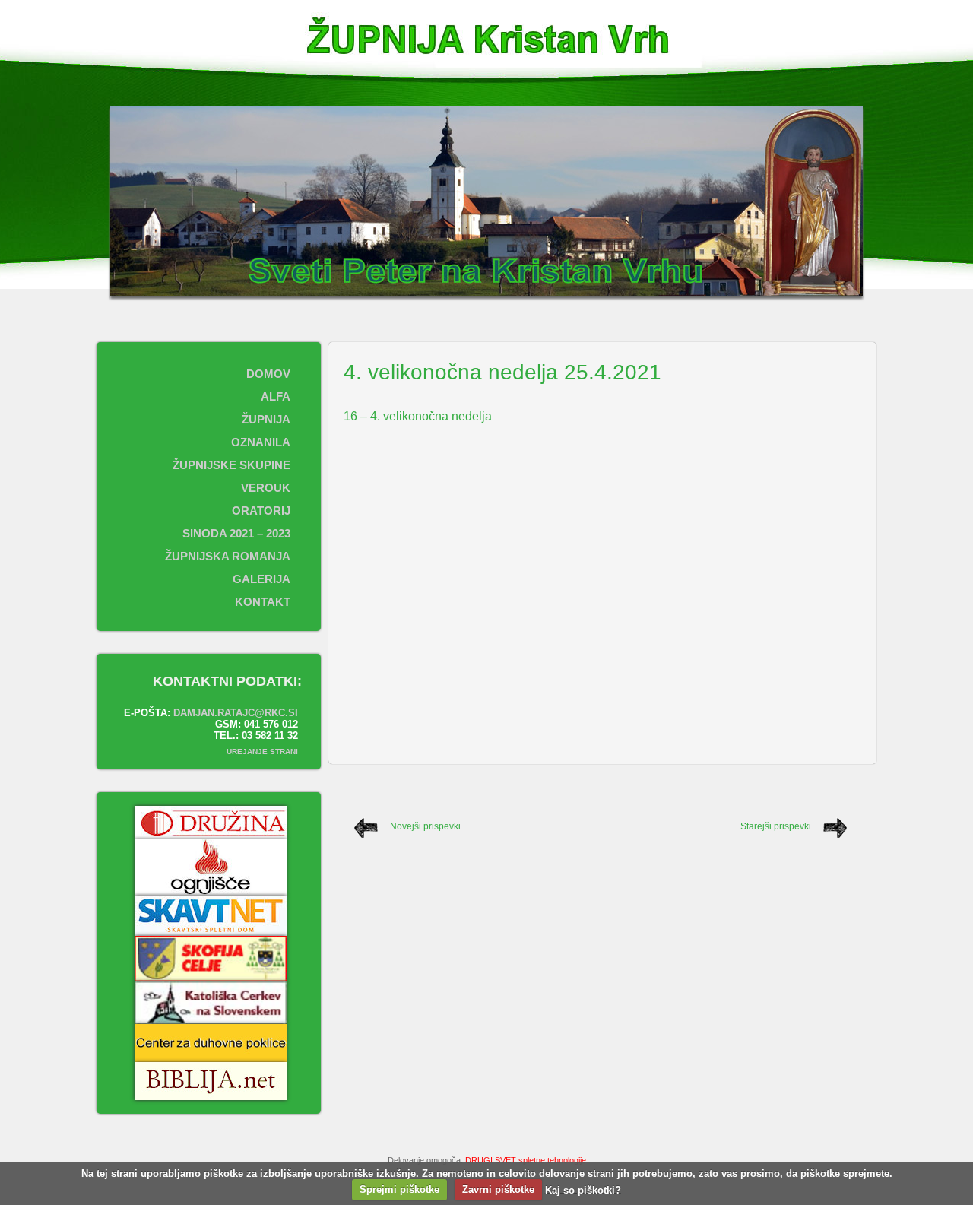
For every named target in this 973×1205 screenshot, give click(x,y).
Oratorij (261, 510)
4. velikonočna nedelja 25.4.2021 (502, 372)
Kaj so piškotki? (583, 1189)
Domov (268, 373)
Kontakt (262, 601)
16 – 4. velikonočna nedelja (418, 416)
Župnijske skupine (231, 464)
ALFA (275, 396)
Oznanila (260, 442)
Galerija (261, 578)
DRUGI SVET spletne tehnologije (525, 1160)
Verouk (265, 487)
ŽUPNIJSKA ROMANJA (227, 556)
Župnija (266, 419)
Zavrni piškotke (498, 1189)
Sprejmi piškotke (399, 1189)
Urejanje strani (262, 751)
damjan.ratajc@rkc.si (235, 712)
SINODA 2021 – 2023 (236, 533)
